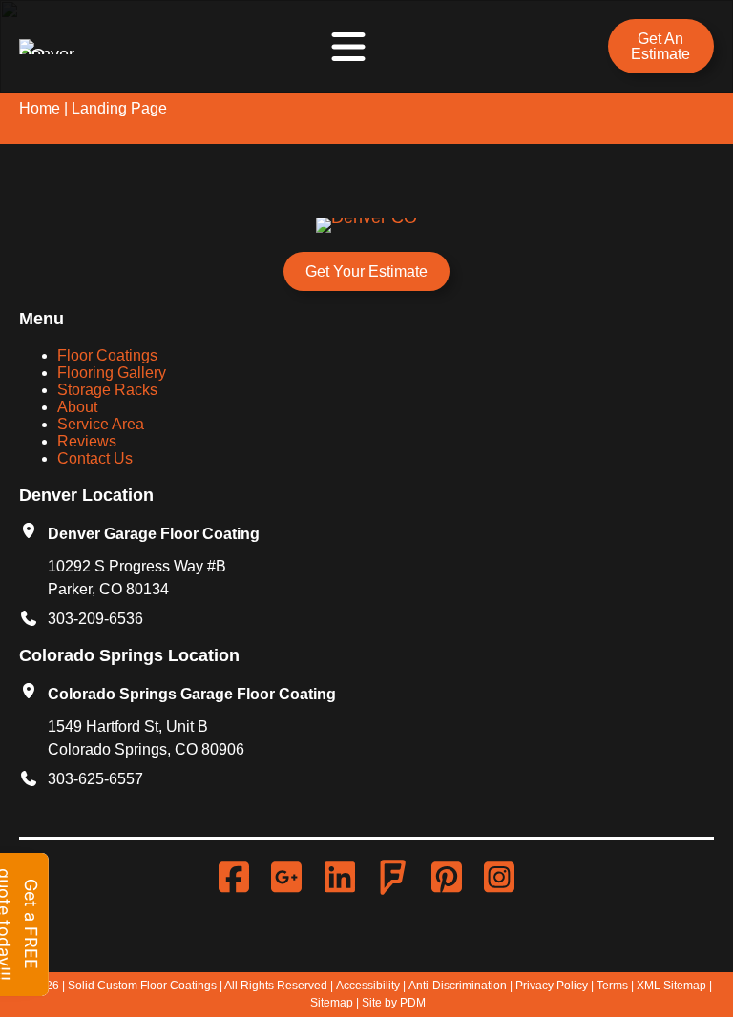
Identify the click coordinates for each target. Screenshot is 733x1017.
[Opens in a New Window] (238, 878)
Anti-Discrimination (457, 985)
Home (39, 108)
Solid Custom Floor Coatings (142, 985)
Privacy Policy (551, 985)
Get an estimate (660, 46)
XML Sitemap (671, 985)
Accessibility (368, 985)
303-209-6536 (95, 619)
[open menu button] (348, 47)
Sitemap (331, 1002)
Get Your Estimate (366, 271)
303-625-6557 (95, 779)
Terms (612, 985)
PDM (413, 1002)
